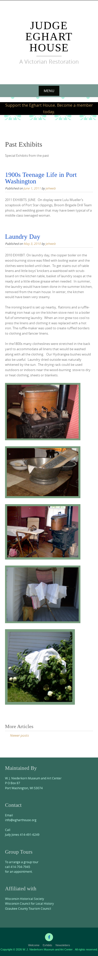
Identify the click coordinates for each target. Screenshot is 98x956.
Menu (49, 90)
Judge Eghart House (49, 36)
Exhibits (47, 945)
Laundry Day (22, 236)
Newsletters (63, 945)
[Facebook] (49, 937)
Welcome (33, 945)
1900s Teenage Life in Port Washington (41, 178)
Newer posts (19, 735)
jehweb (50, 188)
